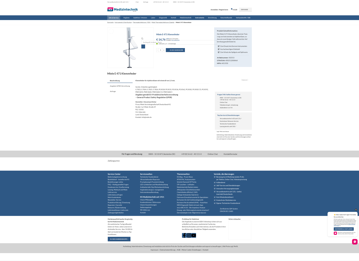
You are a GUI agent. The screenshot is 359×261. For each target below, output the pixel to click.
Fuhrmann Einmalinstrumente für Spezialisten (192, 197)
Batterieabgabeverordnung (117, 177)
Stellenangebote (145, 207)
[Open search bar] (142, 39)
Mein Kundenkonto (114, 197)
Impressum (154, 250)
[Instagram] (189, 235)
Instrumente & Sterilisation (123, 22)
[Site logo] (122, 9)
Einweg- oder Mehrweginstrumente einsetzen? (193, 210)
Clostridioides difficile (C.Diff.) (187, 192)
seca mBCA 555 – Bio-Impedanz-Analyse (191, 208)
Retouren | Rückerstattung (117, 208)
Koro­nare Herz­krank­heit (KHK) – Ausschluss (192, 202)
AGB (178, 250)
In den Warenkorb (176, 50)
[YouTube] (193, 235)
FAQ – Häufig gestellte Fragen (118, 185)
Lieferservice (112, 192)
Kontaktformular (230, 154)
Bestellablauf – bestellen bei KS (118, 179)
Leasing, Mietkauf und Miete (117, 190)
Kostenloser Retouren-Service (229, 121)
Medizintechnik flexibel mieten (187, 187)
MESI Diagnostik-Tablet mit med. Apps (190, 205)
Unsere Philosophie (146, 200)
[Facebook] (184, 235)
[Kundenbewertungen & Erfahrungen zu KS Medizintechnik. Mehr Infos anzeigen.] (158, 225)
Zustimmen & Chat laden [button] (343, 229)
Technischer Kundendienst (228, 124)
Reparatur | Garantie (115, 205)
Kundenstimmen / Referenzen (150, 202)
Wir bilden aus (145, 210)
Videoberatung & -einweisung (229, 105)
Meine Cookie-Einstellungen (191, 250)
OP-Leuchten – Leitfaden (185, 185)
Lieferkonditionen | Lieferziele (118, 210)
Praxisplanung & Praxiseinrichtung (152, 182)
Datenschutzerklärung (167, 250)
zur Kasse (244, 9)
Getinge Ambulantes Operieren (188, 195)
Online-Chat (223, 102)
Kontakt (143, 213)
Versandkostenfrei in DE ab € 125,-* (231, 118)
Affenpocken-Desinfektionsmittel (188, 190)
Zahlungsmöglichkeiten (116, 213)
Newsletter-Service (114, 200)
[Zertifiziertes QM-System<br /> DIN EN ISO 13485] (216, 210)
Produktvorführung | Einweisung (119, 202)
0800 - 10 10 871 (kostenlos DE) (161, 154)
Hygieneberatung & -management (152, 190)
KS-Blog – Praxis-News (185, 177)
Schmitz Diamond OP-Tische (186, 182)
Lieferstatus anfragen (115, 195)
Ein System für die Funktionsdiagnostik (190, 200)
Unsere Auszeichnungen (148, 205)
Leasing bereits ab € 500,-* (228, 126)
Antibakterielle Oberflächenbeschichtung (154, 187)
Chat (137, 2)
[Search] (143, 46)
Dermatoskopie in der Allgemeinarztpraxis (191, 213)
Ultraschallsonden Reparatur (150, 179)
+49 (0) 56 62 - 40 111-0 (227, 100)
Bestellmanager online (115, 182)
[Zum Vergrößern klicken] (111, 31)
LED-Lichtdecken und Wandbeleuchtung (154, 185)
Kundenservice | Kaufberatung (118, 187)
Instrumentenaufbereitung (149, 192)
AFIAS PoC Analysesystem (186, 179)
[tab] (120, 81)
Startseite (110, 22)
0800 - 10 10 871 (225, 98)
